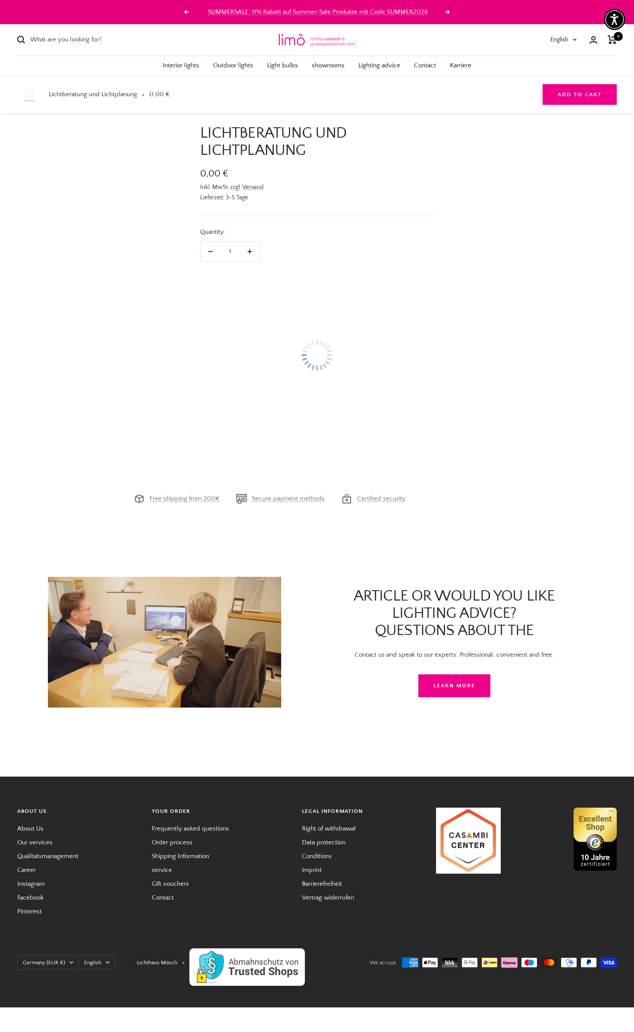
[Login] (593, 40)
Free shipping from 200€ (185, 498)
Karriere (460, 65)
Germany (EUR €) (44, 963)
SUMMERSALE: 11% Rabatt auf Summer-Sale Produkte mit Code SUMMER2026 (318, 12)
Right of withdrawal (329, 828)
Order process (172, 842)
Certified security (381, 498)
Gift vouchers (170, 883)
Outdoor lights (233, 65)
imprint (312, 870)
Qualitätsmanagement (47, 856)
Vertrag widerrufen (328, 897)
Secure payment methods (288, 498)
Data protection (323, 842)
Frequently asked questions (190, 828)
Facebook (30, 897)
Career (26, 870)
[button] (614, 19)
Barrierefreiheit (322, 883)
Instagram (31, 883)
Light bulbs (282, 65)
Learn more (454, 686)
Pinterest (29, 911)
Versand (253, 187)
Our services (35, 842)
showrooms (328, 65)
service (162, 870)
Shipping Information (180, 856)
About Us (30, 828)
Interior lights (181, 65)
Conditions (317, 856)
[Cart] (612, 39)
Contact (425, 65)
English (559, 39)
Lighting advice (379, 65)
